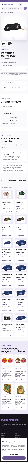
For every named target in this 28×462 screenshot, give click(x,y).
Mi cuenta (17, 433)
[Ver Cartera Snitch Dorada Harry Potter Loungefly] (7, 389)
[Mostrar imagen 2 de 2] (9, 43)
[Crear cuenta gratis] (20, 4)
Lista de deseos (18, 435)
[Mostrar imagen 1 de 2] (3, 43)
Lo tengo (15, 70)
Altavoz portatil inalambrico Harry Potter (7, 370)
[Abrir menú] (2, 4)
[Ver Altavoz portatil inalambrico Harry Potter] (7, 360)
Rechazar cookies (14, 454)
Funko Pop (3, 433)
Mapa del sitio (17, 437)
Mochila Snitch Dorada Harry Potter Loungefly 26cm (20, 399)
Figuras (2, 437)
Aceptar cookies (14, 458)
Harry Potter (12, 123)
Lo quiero (15, 67)
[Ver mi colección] (25, 4)
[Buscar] (25, 8)
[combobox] (13, 8)
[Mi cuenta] (23, 4)
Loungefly (3, 435)
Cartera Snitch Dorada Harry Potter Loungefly (6, 398)
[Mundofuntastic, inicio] (8, 4)
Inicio (2, 12)
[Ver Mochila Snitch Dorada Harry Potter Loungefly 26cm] (20, 389)
